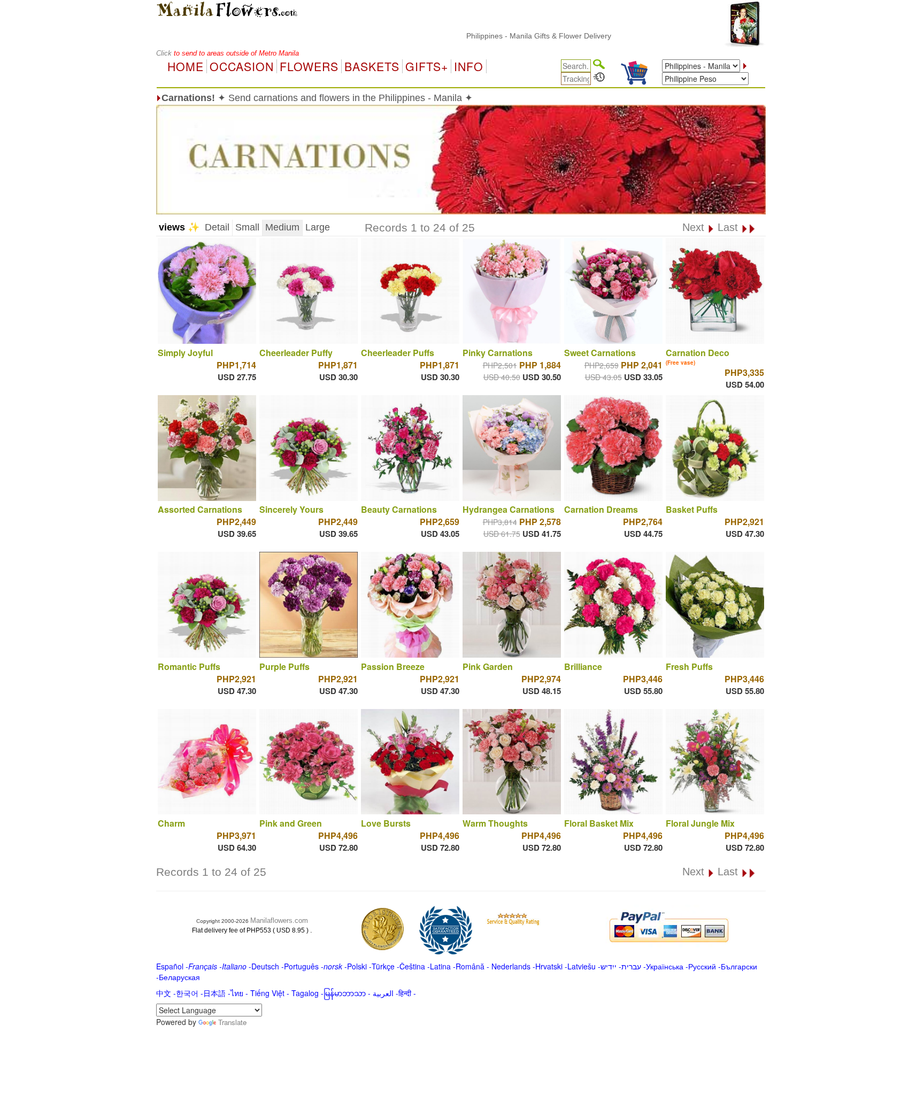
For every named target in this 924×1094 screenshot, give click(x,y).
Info (468, 66)
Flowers (309, 66)
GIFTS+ (426, 66)
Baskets (371, 66)
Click (165, 53)
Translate (232, 1022)
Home (185, 66)
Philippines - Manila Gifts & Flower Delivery (506, 36)
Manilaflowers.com (279, 920)
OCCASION (242, 66)
